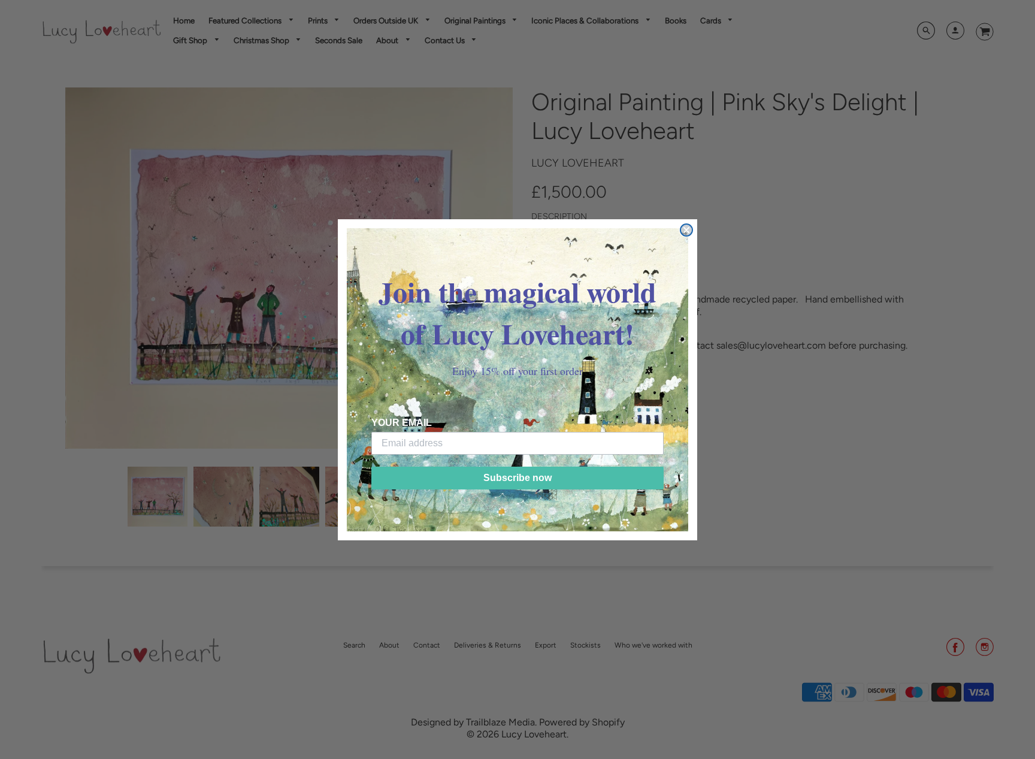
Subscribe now (517, 478)
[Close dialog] (686, 230)
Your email (401, 423)
